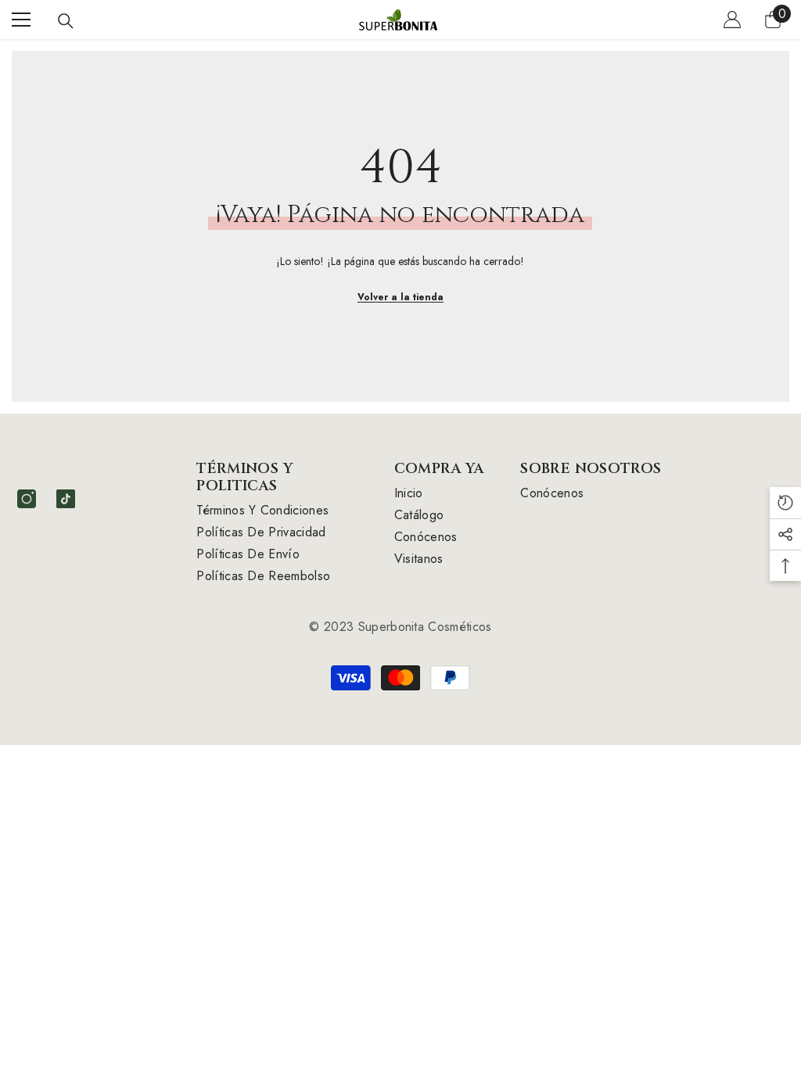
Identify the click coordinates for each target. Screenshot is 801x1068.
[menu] (21, 19)
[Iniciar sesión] (732, 19)
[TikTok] (65, 498)
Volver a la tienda (400, 297)
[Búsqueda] (65, 21)
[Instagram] (26, 498)
